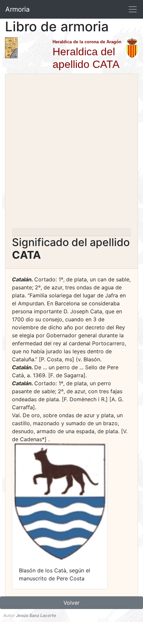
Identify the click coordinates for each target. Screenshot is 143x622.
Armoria (17, 9)
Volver (71, 602)
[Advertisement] (71, 152)
